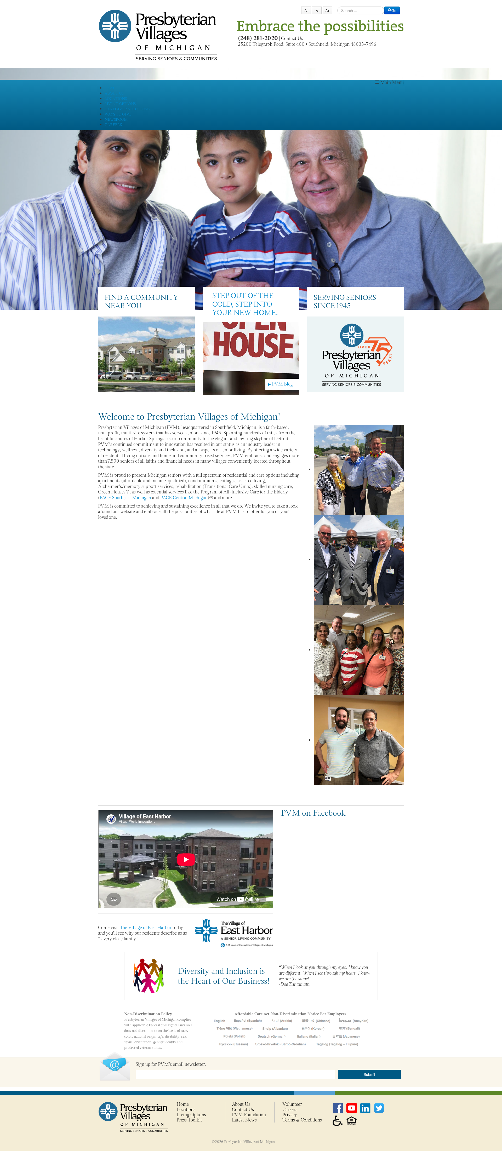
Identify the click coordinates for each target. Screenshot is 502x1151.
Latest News (244, 1120)
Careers (289, 1109)
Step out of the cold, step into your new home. (245, 304)
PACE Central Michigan (184, 497)
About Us (241, 1104)
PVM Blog (280, 384)
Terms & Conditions (302, 1120)
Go (393, 10)
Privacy (289, 1114)
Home (182, 1104)
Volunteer (292, 1104)
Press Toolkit (189, 1120)
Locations (185, 1109)
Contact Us (292, 38)
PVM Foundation (249, 1114)
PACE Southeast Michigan (125, 497)
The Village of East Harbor (146, 927)
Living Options (191, 1114)
